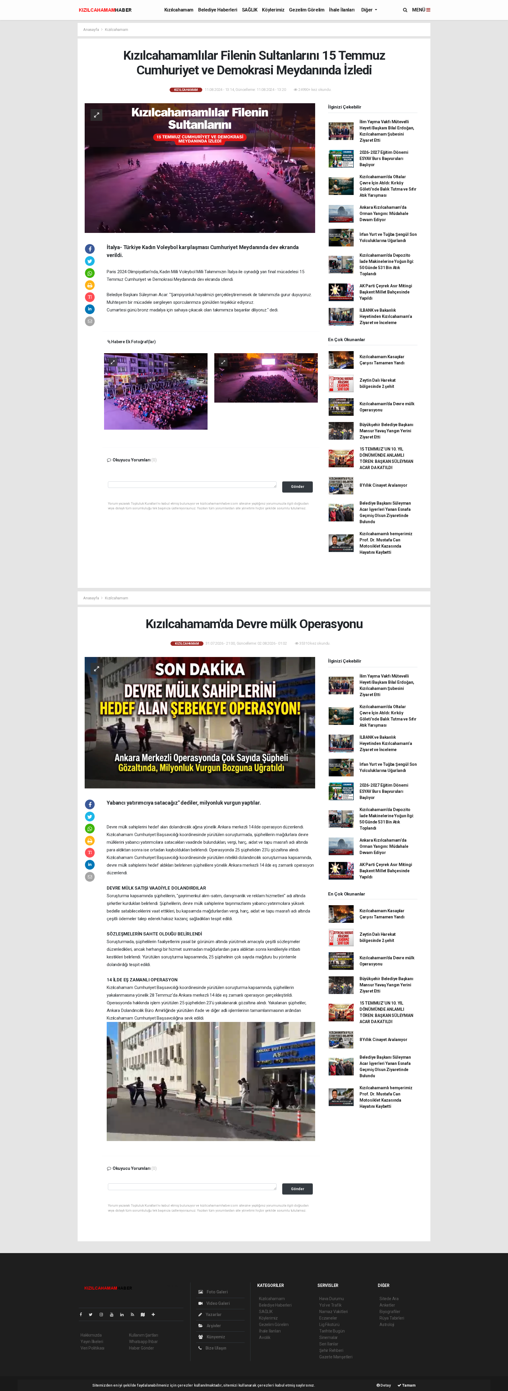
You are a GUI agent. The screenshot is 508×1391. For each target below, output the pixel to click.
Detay (385, 1385)
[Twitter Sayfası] (93, 1314)
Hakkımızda (91, 1335)
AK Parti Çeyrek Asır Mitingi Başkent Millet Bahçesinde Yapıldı (386, 292)
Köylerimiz (273, 10)
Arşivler (213, 1325)
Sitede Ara (389, 1298)
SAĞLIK (250, 10)
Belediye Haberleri (217, 10)
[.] (156, 390)
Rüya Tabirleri (392, 1318)
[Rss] (135, 1314)
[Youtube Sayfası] (114, 1314)
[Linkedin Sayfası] (124, 1314)
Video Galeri (217, 1303)
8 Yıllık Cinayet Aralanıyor (383, 485)
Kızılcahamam (178, 10)
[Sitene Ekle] (156, 1314)
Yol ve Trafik (330, 1305)
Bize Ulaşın (215, 1348)
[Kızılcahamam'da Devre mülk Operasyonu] (200, 722)
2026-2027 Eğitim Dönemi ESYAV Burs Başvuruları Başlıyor (384, 158)
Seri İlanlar (328, 1344)
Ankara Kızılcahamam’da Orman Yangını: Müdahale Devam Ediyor (384, 213)
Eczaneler (328, 1318)
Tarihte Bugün (332, 1331)
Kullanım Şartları (143, 1335)
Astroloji (387, 1324)
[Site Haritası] (145, 1314)
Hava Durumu (331, 1298)
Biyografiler (390, 1311)
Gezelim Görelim (306, 10)
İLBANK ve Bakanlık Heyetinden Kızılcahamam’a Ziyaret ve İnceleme (386, 316)
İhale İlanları (341, 10)
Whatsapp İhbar (143, 1341)
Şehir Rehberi (331, 1350)
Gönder (297, 486)
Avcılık (264, 1337)
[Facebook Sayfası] (83, 1314)
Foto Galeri (217, 1292)
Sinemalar (328, 1337)
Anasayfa (91, 29)
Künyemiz (215, 1337)
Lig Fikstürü (329, 1324)
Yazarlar (213, 1314)
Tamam (408, 1385)
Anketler (387, 1305)
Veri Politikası (92, 1348)
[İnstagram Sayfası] (104, 1314)
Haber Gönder (141, 1348)
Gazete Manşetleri (335, 1357)
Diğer (367, 10)
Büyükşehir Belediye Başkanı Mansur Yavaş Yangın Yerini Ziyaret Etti (386, 430)
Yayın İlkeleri (92, 1341)
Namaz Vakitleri (333, 1311)
